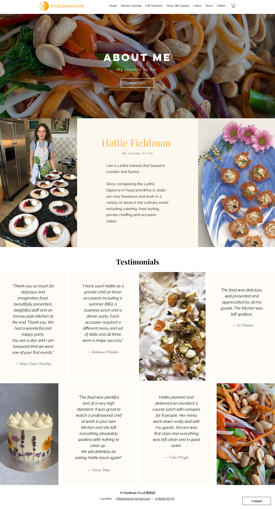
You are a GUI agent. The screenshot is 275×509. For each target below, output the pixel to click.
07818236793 (165, 499)
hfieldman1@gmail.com (133, 499)
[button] (233, 6)
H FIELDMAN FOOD (67, 6)
